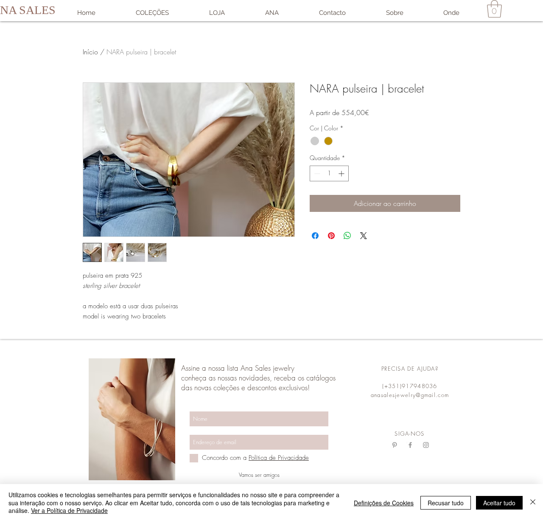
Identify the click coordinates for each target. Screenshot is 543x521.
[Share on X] (363, 236)
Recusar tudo (446, 502)
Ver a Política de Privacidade (69, 510)
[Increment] (342, 173)
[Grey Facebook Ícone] (410, 445)
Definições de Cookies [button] (384, 502)
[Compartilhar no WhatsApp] (347, 236)
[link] (494, 9)
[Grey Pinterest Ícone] (394, 445)
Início (90, 51)
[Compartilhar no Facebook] (315, 236)
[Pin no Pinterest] (331, 236)
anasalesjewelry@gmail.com (410, 395)
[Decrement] (316, 173)
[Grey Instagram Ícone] (426, 445)
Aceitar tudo (499, 502)
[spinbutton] (329, 173)
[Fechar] (533, 502)
